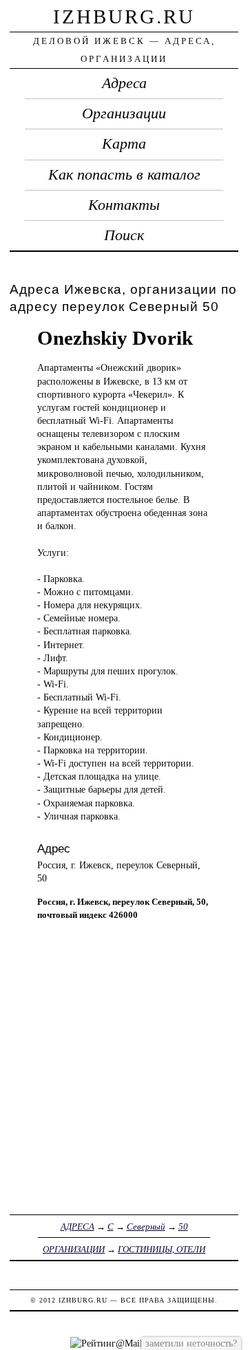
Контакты (124, 205)
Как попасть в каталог (124, 175)
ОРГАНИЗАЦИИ (74, 1249)
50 (183, 1226)
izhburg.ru (124, 17)
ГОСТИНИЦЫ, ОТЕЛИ (161, 1249)
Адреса (124, 83)
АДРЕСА (77, 1226)
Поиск (124, 235)
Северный (146, 1226)
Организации (124, 113)
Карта (124, 144)
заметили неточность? (191, 1343)
